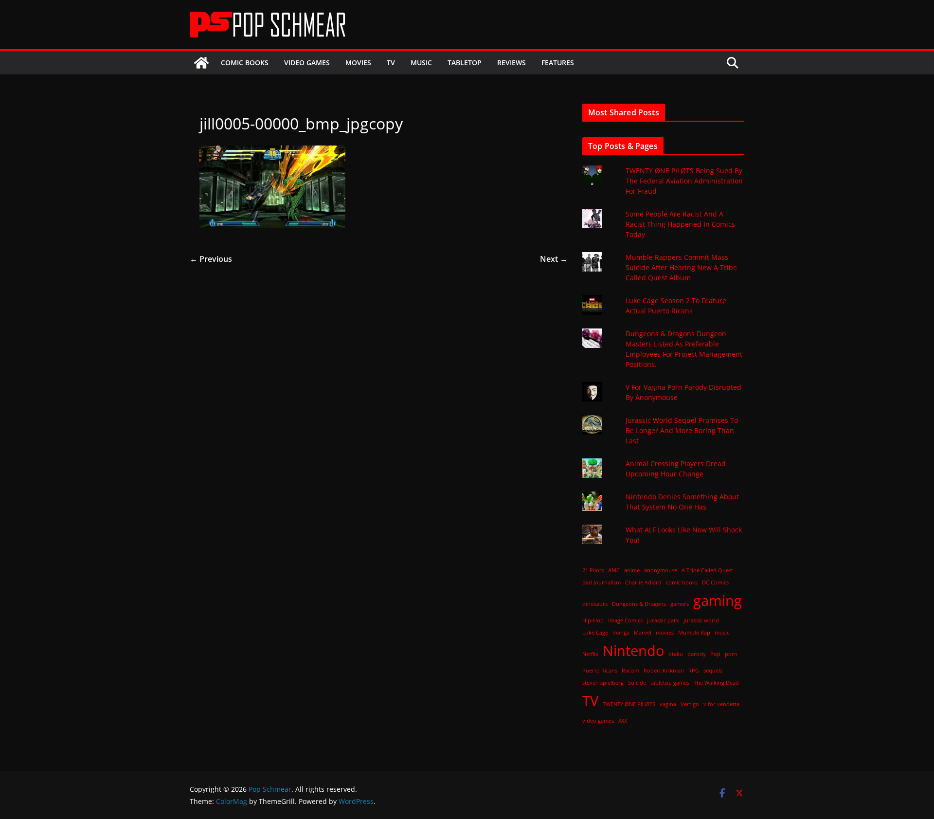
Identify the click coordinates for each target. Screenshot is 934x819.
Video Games (307, 62)
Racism (630, 670)
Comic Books (245, 62)
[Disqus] (379, 387)
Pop (715, 654)
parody (696, 654)
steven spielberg (603, 682)
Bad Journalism (601, 582)
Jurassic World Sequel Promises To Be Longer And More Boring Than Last (682, 430)
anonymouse (660, 570)
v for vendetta (721, 704)
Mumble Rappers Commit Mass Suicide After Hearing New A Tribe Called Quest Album (681, 267)
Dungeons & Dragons (639, 604)
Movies (358, 62)
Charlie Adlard (643, 582)
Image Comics (625, 620)
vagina (668, 704)
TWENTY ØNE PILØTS (629, 704)
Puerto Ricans (599, 670)
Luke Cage (595, 632)
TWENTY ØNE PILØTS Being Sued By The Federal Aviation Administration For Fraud (684, 181)
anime (632, 570)
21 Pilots (593, 570)
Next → (554, 259)
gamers (679, 604)
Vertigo (690, 704)
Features (557, 62)
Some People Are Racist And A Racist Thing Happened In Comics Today (680, 224)
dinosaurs (595, 604)
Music (421, 62)
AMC (614, 570)
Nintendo (633, 650)
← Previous (211, 259)
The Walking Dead (716, 682)
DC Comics (715, 582)
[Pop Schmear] (201, 62)
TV (391, 62)
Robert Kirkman (664, 670)
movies (665, 632)
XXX (622, 720)
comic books (682, 582)
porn (731, 654)
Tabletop (465, 62)
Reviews (511, 62)
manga (620, 632)
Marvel (642, 632)
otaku (675, 654)
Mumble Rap (694, 632)
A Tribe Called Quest (707, 570)
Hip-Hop (593, 620)
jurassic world (701, 620)
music (722, 632)
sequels (712, 670)
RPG (693, 670)
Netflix (590, 654)
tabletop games (669, 682)
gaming (717, 600)
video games (598, 720)
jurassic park (663, 620)
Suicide (637, 682)
